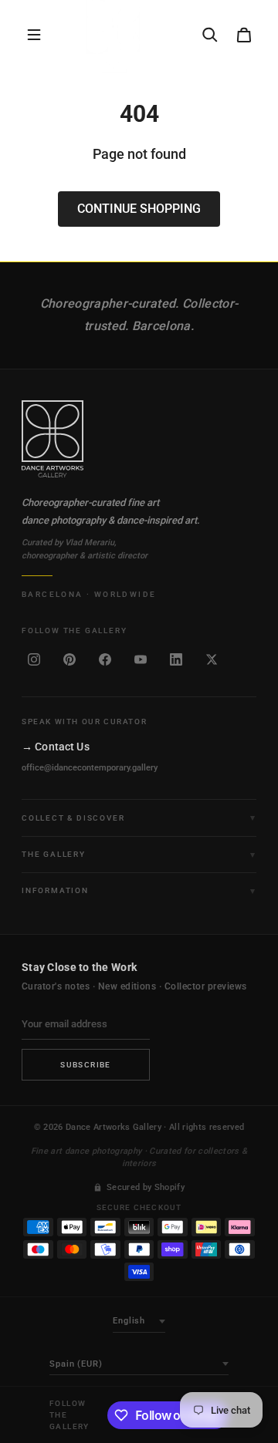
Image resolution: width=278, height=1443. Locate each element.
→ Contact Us (56, 746)
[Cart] (244, 34)
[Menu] (34, 34)
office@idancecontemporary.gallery (90, 768)
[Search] (210, 34)
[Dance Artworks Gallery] (139, 438)
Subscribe (85, 1064)
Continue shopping (139, 208)
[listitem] (34, 659)
